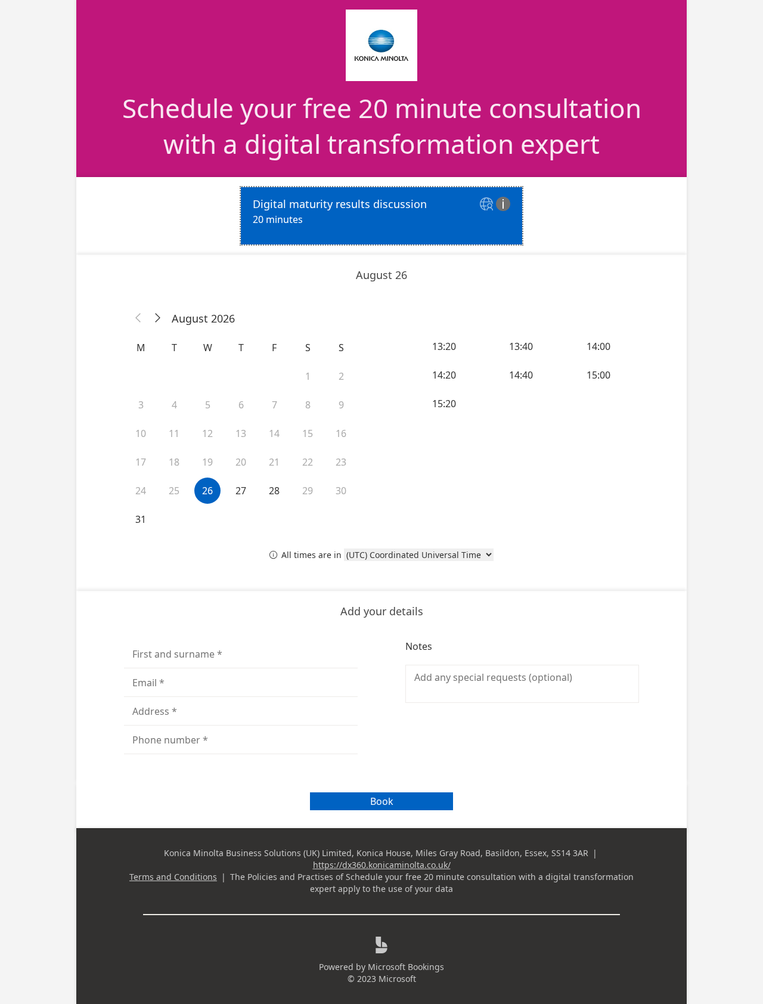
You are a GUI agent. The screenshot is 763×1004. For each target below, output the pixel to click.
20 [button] (240, 462)
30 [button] (341, 490)
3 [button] (141, 404)
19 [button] (207, 462)
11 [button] (174, 433)
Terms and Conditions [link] (173, 876)
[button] (138, 318)
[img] (488, 205)
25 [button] (174, 490)
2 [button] (341, 376)
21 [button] (274, 462)
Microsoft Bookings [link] (406, 966)
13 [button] (240, 433)
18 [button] (174, 462)
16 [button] (341, 433)
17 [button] (140, 462)
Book (381, 801)
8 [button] (308, 404)
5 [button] (207, 404)
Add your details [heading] (381, 611)
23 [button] (341, 462)
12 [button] (207, 433)
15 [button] (307, 433)
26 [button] (207, 490)
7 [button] (274, 404)
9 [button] (341, 404)
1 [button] (308, 376)
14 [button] (274, 433)
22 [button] (307, 462)
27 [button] (240, 490)
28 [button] (274, 490)
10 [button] (140, 433)
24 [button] (140, 490)
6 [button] (241, 404)
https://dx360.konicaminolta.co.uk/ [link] (382, 864)
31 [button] (140, 519)
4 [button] (174, 404)
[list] (381, 215)
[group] (522, 375)
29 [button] (307, 490)
